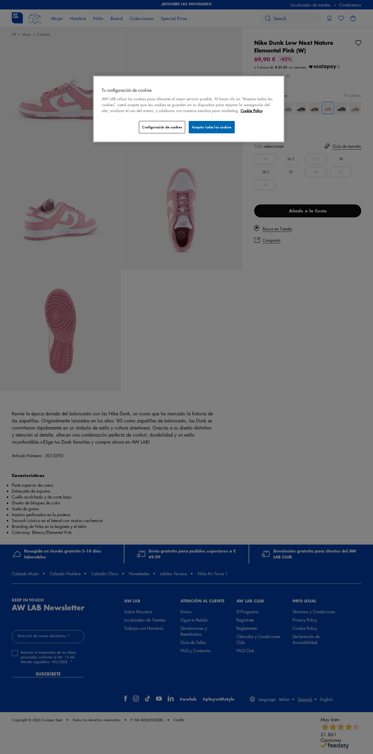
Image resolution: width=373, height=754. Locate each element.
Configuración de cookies (162, 127)
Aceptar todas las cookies (211, 127)
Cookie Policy (251, 110)
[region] (189, 109)
